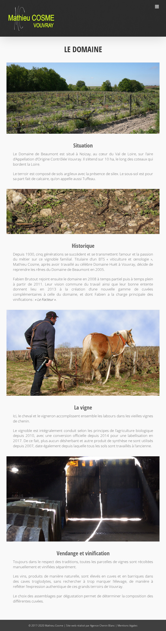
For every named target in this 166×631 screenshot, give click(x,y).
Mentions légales (127, 625)
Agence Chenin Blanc (102, 625)
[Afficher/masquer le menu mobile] (157, 6)
